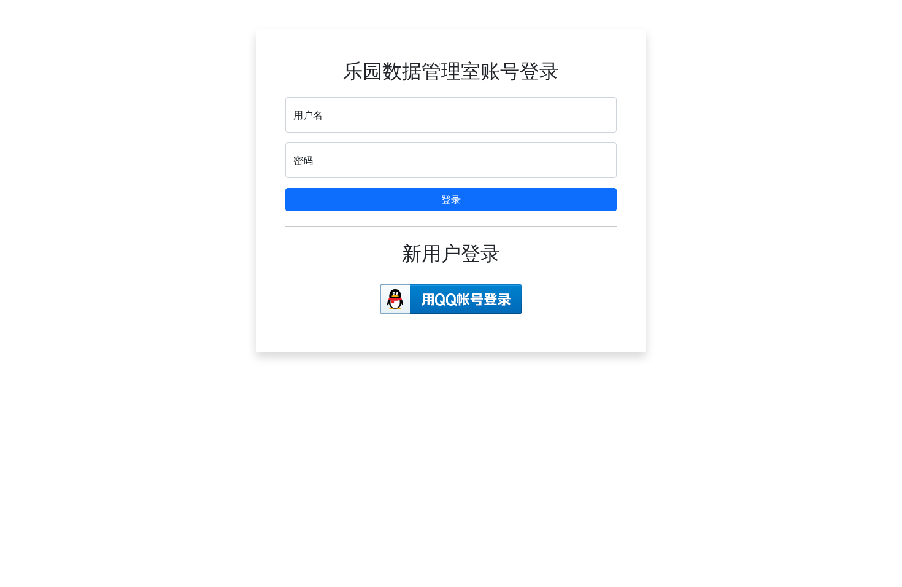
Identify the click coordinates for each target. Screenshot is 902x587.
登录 (451, 199)
